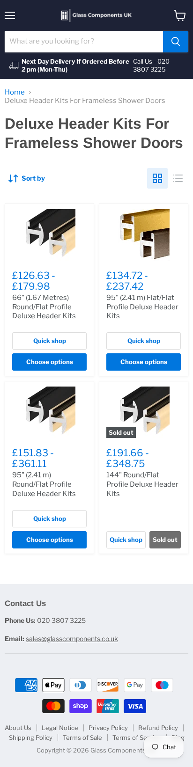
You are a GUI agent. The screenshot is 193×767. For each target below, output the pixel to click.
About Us (18, 727)
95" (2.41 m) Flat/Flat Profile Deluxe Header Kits (142, 306)
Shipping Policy (30, 737)
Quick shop (49, 340)
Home (15, 92)
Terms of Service (136, 737)
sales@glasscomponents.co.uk (72, 639)
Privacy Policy (108, 727)
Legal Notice (60, 727)
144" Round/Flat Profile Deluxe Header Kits (142, 484)
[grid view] (157, 178)
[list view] (178, 178)
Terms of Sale (82, 737)
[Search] (175, 41)
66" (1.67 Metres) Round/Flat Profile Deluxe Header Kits (44, 306)
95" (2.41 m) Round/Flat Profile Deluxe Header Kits (44, 484)
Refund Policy (158, 727)
